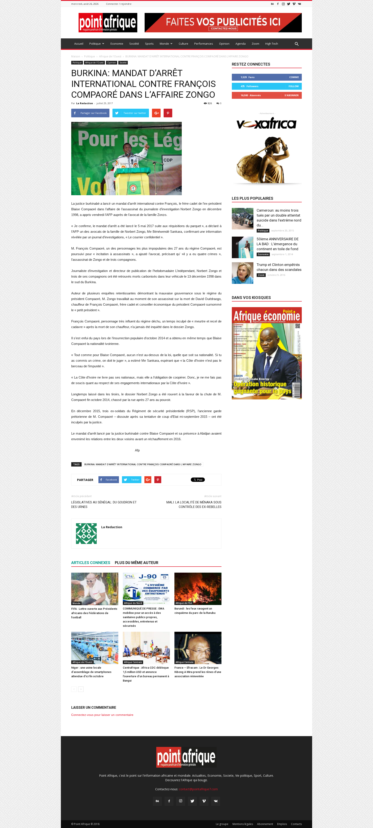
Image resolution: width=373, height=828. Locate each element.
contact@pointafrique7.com (198, 789)
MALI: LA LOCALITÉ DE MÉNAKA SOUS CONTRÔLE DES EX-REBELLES (193, 504)
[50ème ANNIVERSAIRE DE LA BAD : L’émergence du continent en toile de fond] (242, 247)
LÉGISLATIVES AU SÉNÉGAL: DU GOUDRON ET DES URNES (104, 504)
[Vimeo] (294, 4)
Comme (294, 77)
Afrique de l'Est (184, 603)
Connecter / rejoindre (118, 3)
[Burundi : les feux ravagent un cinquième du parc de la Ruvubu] (197, 589)
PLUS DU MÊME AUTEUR (136, 562)
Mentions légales (242, 824)
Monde (164, 44)
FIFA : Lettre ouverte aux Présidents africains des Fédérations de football (94, 613)
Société (134, 44)
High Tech (271, 44)
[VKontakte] (299, 4)
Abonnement (265, 824)
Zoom (255, 44)
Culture (183, 44)
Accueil (78, 44)
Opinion (224, 44)
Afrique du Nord (133, 603)
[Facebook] (277, 4)
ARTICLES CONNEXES (90, 562)
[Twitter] (288, 4)
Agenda (240, 44)
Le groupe (222, 824)
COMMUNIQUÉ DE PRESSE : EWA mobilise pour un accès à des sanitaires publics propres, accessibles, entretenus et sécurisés (143, 617)
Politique (95, 44)
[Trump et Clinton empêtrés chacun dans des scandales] (242, 273)
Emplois (282, 824)
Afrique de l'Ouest (94, 62)
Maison (75, 56)
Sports (149, 44)
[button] (296, 44)
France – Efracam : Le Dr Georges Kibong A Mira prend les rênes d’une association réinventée (197, 672)
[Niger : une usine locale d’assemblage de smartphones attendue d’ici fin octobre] (94, 648)
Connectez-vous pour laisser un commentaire (102, 714)
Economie (117, 44)
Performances (203, 44)
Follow (294, 86)
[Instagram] (283, 4)
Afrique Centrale (133, 662)
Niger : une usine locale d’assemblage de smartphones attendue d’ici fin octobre (91, 672)
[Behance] (272, 4)
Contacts (296, 824)
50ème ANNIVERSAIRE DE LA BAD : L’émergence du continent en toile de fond (278, 244)
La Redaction (84, 103)
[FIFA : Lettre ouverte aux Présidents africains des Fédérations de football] (94, 589)
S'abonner (291, 95)
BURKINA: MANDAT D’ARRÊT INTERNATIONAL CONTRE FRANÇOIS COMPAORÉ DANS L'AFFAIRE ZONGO (142, 464)
